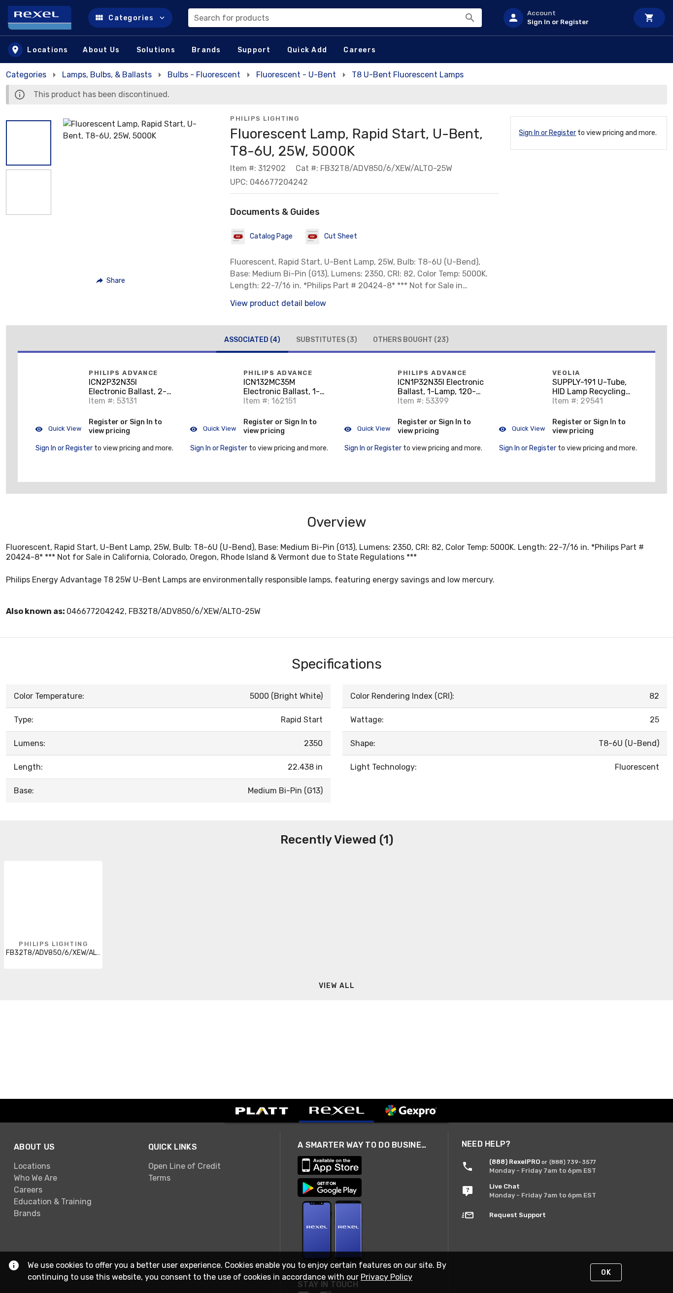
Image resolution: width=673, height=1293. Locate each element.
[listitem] (562, 17)
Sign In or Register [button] (64, 448)
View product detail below (278, 303)
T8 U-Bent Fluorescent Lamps (408, 74)
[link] (73, 1166)
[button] (130, 18)
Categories (26, 74)
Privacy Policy (386, 1277)
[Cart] (649, 18)
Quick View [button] (64, 428)
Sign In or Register (547, 133)
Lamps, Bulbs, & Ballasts (107, 74)
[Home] (44, 18)
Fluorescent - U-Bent (296, 74)
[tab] (252, 341)
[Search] (470, 18)
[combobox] (335, 17)
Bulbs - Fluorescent (204, 74)
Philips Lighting (264, 118)
